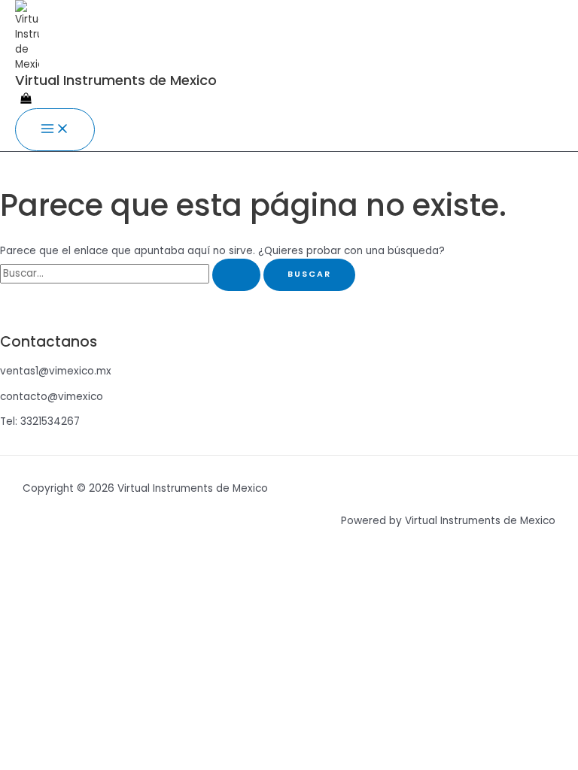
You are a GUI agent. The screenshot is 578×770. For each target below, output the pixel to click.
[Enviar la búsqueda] (236, 275)
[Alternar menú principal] (55, 129)
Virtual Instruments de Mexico (116, 80)
